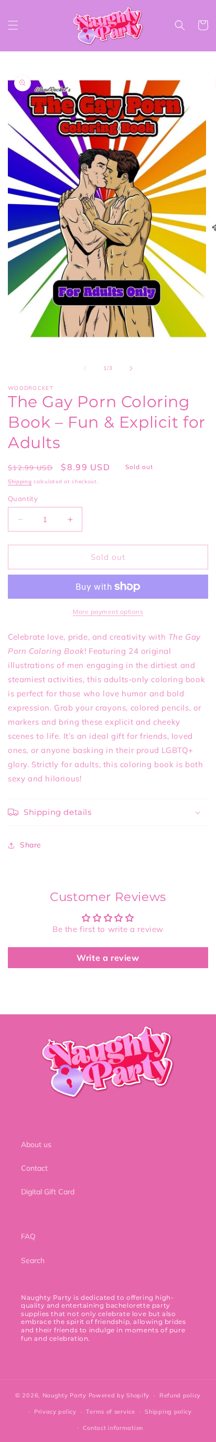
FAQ (28, 1236)
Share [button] (30, 845)
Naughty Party (64, 1395)
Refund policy (180, 1395)
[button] (13, 25)
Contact (34, 1168)
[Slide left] (84, 368)
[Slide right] (131, 368)
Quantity (23, 498)
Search (33, 1260)
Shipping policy (168, 1411)
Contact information (113, 1428)
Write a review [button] (108, 957)
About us (36, 1144)
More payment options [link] (108, 612)
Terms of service (110, 1411)
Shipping (20, 481)
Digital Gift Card (47, 1191)
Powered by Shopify (119, 1395)
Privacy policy (55, 1411)
